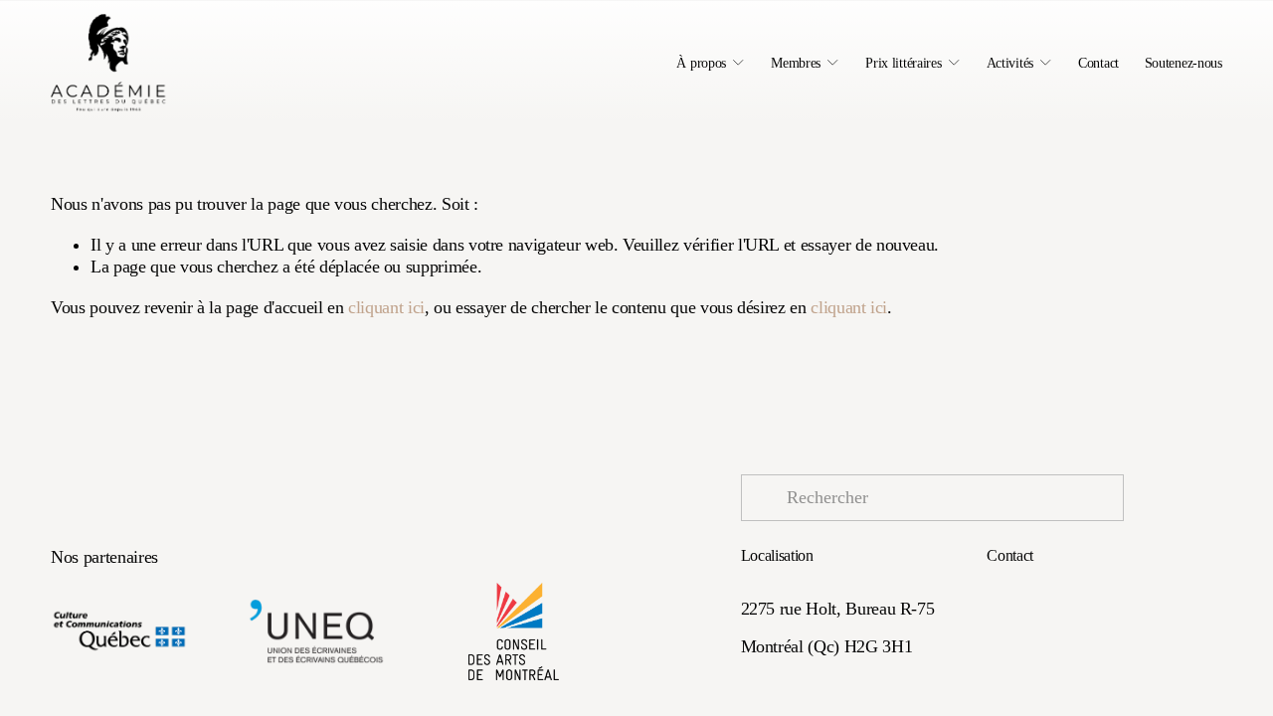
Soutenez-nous (1183, 63)
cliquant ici (386, 307)
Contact (1098, 63)
